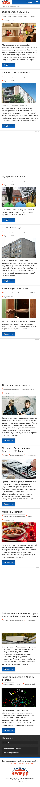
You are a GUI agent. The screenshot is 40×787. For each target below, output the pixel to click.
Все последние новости (12, 749)
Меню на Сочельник (12, 512)
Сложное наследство (13, 227)
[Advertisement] (20, 152)
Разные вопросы (22, 16)
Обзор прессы (7, 389)
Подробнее (8, 65)
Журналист (14, 16)
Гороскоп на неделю (8, 684)
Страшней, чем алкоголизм (16, 385)
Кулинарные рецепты (19, 516)
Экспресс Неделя (8, 516)
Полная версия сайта (12, 6)
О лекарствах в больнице (15, 12)
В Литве (5, 455)
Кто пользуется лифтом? (15, 288)
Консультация (7, 16)
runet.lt (32, 16)
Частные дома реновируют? (16, 72)
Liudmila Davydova (28, 389)
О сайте (6, 742)
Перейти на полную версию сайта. (20, 763)
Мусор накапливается (13, 176)
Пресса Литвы (15, 389)
